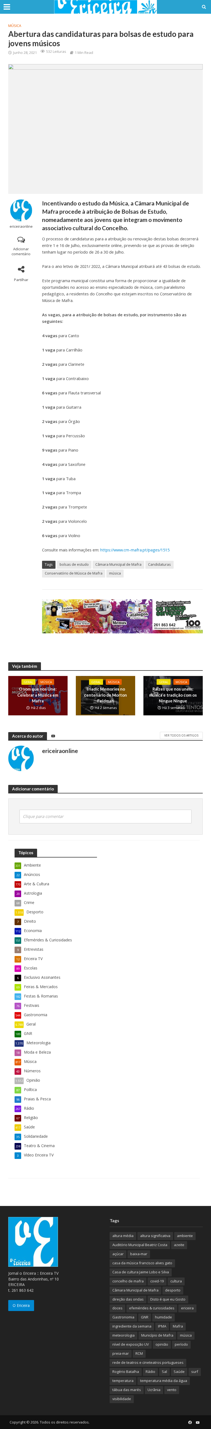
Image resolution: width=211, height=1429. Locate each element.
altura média (123, 1235)
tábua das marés (126, 1389)
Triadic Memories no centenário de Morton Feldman (105, 694)
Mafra (178, 1326)
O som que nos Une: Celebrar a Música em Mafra (37, 694)
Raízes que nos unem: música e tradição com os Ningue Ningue (173, 694)
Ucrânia (154, 1389)
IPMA (162, 1326)
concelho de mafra (128, 1281)
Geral (28, 682)
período (181, 1344)
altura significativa (155, 1235)
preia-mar (120, 1353)
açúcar (118, 1253)
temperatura (123, 1380)
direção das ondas (128, 1299)
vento (171, 1389)
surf (194, 1371)
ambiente (185, 1235)
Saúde (179, 1371)
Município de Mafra (157, 1335)
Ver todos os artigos (181, 735)
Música (14, 25)
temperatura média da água (163, 1380)
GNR (144, 1317)
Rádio (150, 1371)
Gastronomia (123, 1317)
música (115, 573)
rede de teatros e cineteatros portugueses (148, 1362)
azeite (179, 1244)
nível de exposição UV (130, 1344)
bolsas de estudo (74, 564)
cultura (176, 1281)
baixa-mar (138, 1253)
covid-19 (157, 1281)
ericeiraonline (21, 226)
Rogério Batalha (125, 1371)
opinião (162, 1344)
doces (117, 1308)
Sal (164, 1371)
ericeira (187, 1308)
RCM (139, 1353)
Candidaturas (159, 564)
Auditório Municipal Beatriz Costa (139, 1244)
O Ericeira (21, 1305)
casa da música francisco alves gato (142, 1262)
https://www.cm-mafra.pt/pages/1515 (135, 550)
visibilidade (121, 1398)
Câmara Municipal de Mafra (118, 564)
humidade (163, 1317)
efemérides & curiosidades (151, 1308)
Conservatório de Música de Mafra (73, 573)
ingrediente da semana (131, 1326)
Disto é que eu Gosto (167, 1299)
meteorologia (123, 1335)
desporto (173, 1290)
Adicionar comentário (21, 251)
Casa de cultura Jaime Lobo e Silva (140, 1271)
